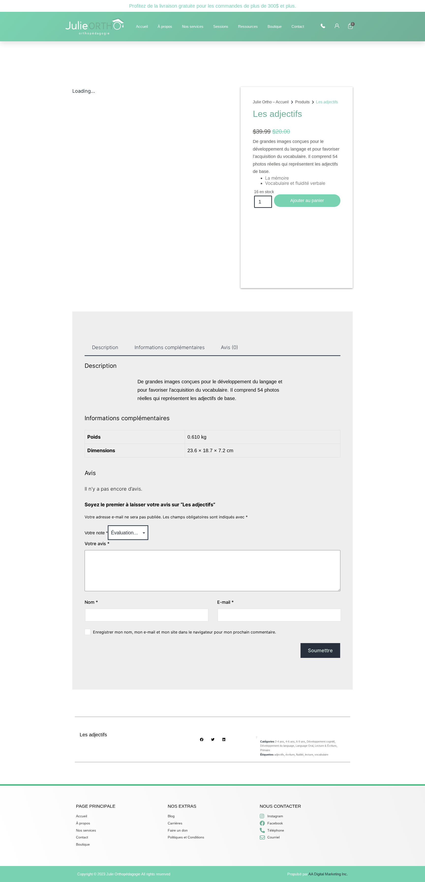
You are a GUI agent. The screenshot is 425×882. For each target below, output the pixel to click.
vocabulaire (321, 754)
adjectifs (279, 754)
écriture (290, 754)
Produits (302, 102)
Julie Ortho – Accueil (271, 102)
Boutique (275, 26)
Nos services (192, 26)
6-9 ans (300, 741)
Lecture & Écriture (325, 745)
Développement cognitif (320, 741)
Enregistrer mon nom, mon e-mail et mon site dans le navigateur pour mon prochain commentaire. (184, 632)
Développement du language (277, 745)
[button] (201, 739)
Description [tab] (105, 347)
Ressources (248, 26)
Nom (91, 602)
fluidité (300, 754)
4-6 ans (290, 741)
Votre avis (97, 543)
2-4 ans (279, 741)
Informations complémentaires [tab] (170, 347)
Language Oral (304, 745)
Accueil (142, 26)
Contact (297, 26)
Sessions (220, 26)
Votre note (96, 532)
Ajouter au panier (307, 200)
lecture (309, 754)
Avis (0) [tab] (229, 347)
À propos (165, 26)
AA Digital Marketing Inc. (328, 874)
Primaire (265, 750)
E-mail (225, 602)
